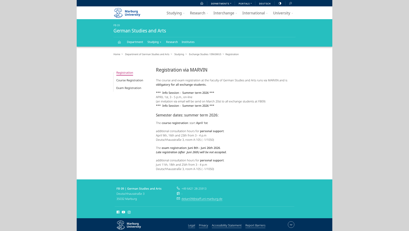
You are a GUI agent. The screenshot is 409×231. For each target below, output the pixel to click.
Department (135, 42)
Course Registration (129, 80)
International (253, 12)
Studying (174, 12)
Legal (191, 225)
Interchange (223, 12)
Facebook (118, 212)
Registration (124, 72)
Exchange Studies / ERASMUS (205, 54)
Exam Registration (128, 88)
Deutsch (265, 3)
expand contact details (291, 224)
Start (202, 3)
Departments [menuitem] (220, 3)
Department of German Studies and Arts (147, 54)
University (281, 12)
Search (290, 3)
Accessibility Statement (227, 225)
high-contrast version (280, 3)
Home (116, 54)
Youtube (123, 212)
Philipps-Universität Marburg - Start (133, 11)
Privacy (203, 225)
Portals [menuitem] (244, 3)
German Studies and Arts (119, 42)
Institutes (188, 42)
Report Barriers (255, 225)
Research (197, 12)
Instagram (129, 212)
